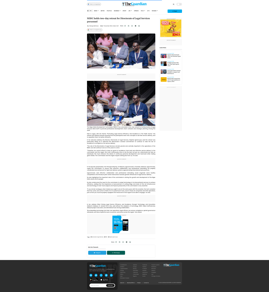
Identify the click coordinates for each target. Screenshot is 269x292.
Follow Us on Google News (95, 4)
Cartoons (135, 272)
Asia (121, 276)
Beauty (135, 268)
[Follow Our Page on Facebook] (90, 275)
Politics (109, 11)
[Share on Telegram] (135, 26)
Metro (103, 11)
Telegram (98, 252)
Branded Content (124, 278)
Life (130, 11)
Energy (122, 270)
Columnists (136, 274)
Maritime (144, 274)
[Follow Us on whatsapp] (111, 275)
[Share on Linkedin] (130, 242)
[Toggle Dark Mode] (179, 4)
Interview (153, 268)
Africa (121, 274)
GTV (148, 11)
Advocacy (122, 272)
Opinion (136, 11)
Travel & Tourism (155, 265)
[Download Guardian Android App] (94, 279)
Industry (144, 270)
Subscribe (110, 285)
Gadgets (153, 272)
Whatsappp (117, 252)
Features (144, 265)
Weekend (153, 266)
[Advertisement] (170, 109)
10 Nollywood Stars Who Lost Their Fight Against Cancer (173, 64)
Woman (154, 11)
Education (135, 270)
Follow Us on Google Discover (95, 29)
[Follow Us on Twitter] (96, 275)
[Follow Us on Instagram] (101, 275)
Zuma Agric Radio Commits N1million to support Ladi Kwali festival (174, 72)
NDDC (106, 236)
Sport (124, 11)
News (96, 11)
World (143, 276)
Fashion (144, 266)
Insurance (145, 272)
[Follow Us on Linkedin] (106, 275)
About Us (122, 282)
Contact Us (146, 282)
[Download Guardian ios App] (104, 279)
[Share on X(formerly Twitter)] (128, 26)
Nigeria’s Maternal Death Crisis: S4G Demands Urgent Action (174, 56)
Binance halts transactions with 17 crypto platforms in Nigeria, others (173, 80)
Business (116, 11)
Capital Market (124, 268)
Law (152, 274)
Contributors (123, 265)
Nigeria (135, 276)
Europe (135, 266)
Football (144, 268)
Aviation (122, 266)
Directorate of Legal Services (97, 236)
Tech (142, 11)
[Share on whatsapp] (123, 242)
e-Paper (174, 11)
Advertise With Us (131, 282)
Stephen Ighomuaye (113, 236)
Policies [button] (138, 282)
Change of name (155, 276)
